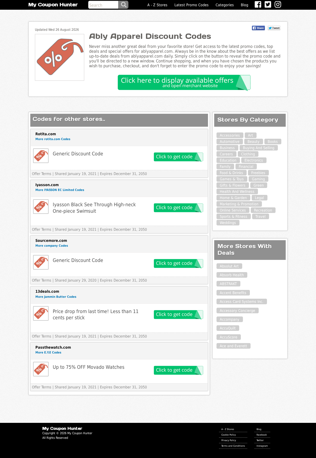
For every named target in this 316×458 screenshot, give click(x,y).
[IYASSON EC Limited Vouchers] (41, 206)
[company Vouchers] (41, 262)
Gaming (258, 179)
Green (259, 185)
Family (225, 166)
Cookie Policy (228, 434)
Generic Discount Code (78, 154)
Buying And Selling (258, 148)
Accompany (229, 319)
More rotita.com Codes (52, 139)
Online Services (233, 210)
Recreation (263, 210)
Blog (244, 5)
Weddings (228, 223)
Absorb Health (232, 275)
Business (227, 148)
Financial (246, 166)
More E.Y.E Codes (48, 352)
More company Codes (51, 245)
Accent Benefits (233, 293)
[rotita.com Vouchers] (41, 155)
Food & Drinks (231, 173)
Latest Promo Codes (191, 5)
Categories (225, 5)
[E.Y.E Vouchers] (41, 369)
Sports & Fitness (233, 216)
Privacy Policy (228, 440)
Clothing (248, 154)
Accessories (230, 135)
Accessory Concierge (237, 310)
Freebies (258, 173)
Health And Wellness (237, 191)
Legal (259, 198)
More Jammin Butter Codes (55, 296)
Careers (226, 154)
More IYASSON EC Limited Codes (59, 190)
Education (228, 160)
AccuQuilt (228, 328)
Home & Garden (233, 198)
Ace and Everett (233, 346)
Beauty (254, 141)
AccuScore (228, 337)
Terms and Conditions (233, 445)
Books (273, 141)
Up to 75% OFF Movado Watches (88, 367)
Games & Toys (232, 179)
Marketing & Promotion (239, 204)
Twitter (260, 440)
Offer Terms (41, 174)
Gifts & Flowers (232, 185)
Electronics (254, 160)
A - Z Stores (157, 5)
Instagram (262, 445)
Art (250, 135)
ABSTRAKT (228, 284)
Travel (260, 216)
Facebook (262, 434)
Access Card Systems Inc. (241, 301)
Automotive (229, 141)
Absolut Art (229, 266)
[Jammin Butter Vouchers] (41, 313)
